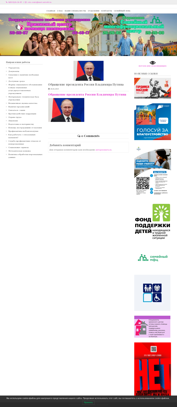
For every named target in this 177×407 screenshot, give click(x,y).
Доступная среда (16, 81)
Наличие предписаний (19, 107)
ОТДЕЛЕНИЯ (93, 11)
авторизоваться (103, 149)
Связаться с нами (16, 110)
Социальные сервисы (18, 147)
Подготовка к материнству (21, 124)
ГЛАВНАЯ (51, 11)
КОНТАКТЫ (106, 11)
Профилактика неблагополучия (23, 131)
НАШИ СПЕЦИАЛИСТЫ (75, 11)
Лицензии (13, 120)
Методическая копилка (19, 151)
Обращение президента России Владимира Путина (87, 94)
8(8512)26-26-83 (15, 2)
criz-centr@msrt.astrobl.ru (39, 2)
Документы (13, 71)
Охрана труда (14, 117)
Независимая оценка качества (22, 103)
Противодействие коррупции (22, 114)
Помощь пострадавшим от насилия (25, 127)
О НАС (60, 11)
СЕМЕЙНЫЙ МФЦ (122, 11)
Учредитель (14, 68)
